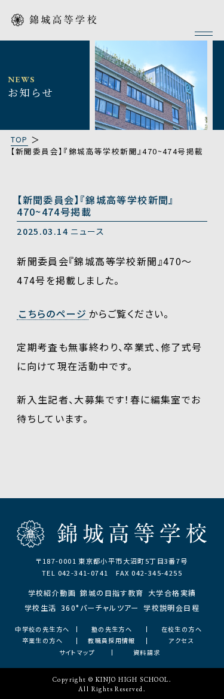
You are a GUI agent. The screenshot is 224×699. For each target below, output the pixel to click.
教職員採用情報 (112, 641)
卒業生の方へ (42, 641)
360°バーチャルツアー (100, 607)
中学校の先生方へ (42, 629)
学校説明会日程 (171, 607)
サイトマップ (77, 652)
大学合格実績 (172, 593)
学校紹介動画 (52, 593)
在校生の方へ (181, 629)
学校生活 (40, 607)
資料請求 (147, 652)
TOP (19, 139)
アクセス (181, 641)
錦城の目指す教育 (111, 593)
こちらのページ (53, 314)
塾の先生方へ (111, 629)
